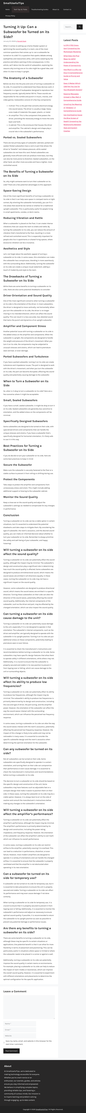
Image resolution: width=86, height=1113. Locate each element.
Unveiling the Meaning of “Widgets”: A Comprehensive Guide (73, 107)
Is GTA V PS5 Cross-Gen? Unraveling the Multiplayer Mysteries (72, 48)
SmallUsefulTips (13, 3)
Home (7, 9)
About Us (56, 9)
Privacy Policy (10, 16)
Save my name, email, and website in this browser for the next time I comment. (29, 1042)
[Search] (80, 26)
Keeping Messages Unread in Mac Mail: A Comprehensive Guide (72, 97)
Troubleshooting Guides (39, 9)
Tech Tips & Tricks (20, 9)
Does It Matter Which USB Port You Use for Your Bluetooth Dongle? (73, 86)
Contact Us (67, 9)
